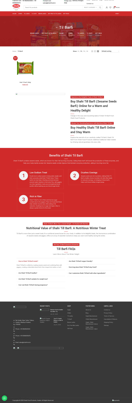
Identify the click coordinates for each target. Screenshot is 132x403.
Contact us (107, 310)
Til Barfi (69, 319)
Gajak (69, 310)
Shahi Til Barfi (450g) (25, 82)
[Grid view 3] (95, 51)
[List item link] (24, 329)
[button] (4, 398)
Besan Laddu (71, 322)
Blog (87, 313)
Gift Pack (70, 328)
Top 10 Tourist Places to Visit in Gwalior (58, 320)
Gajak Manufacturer (91, 316)
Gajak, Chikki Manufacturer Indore (92, 323)
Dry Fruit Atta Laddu (73, 325)
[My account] (107, 7)
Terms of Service (109, 316)
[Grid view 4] (98, 51)
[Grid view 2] (92, 51)
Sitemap (106, 325)
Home (14, 51)
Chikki (69, 313)
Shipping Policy (108, 322)
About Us (88, 310)
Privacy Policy (108, 313)
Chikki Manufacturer (92, 319)
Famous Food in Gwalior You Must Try (56, 310)
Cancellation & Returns (110, 319)
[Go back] (57, 27)
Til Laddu (70, 316)
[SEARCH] (100, 7)
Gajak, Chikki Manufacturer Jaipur (92, 328)
